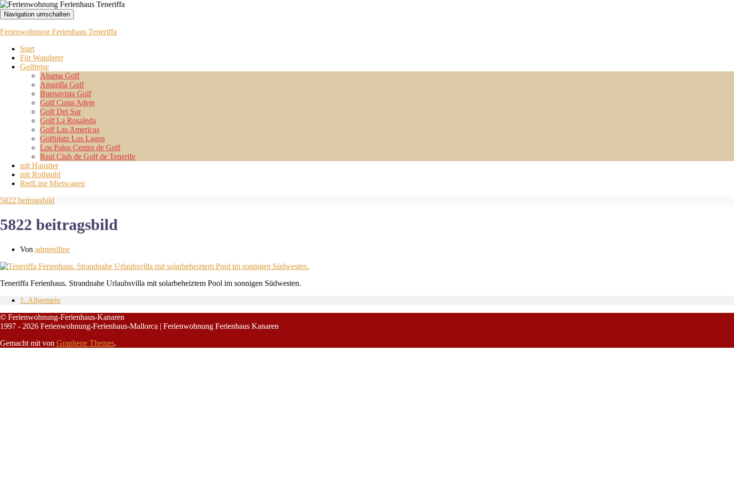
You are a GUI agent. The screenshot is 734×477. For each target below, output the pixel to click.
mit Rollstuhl (40, 174)
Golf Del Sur (60, 111)
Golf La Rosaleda (68, 120)
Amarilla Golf (62, 84)
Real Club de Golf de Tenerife (87, 156)
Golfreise (34, 66)
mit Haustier (39, 165)
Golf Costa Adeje (67, 102)
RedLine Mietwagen (52, 183)
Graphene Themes (85, 343)
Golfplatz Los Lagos (72, 138)
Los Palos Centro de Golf (80, 147)
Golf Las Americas (69, 129)
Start (27, 48)
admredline (52, 249)
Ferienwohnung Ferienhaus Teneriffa (58, 31)
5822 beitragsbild (27, 200)
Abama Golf (59, 75)
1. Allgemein (40, 300)
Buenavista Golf (65, 93)
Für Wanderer (41, 57)
